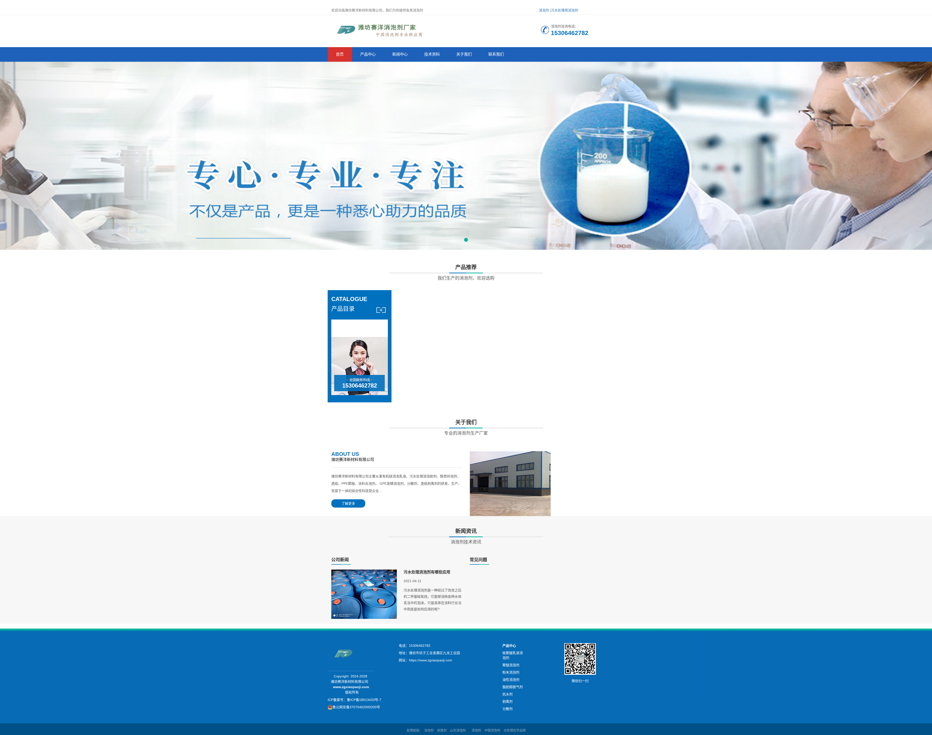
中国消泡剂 (492, 730)
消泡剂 (544, 10)
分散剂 (507, 709)
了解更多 (348, 503)
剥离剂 (507, 701)
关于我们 (464, 54)
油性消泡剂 (510, 680)
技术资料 (432, 54)
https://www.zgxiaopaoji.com (430, 660)
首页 (340, 54)
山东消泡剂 (458, 730)
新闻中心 (400, 54)
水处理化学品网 (515, 730)
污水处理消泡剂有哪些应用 (427, 572)
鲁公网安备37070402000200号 (356, 707)
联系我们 (496, 54)
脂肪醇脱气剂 (512, 687)
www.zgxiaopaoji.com (351, 687)
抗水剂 (507, 694)
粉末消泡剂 (510, 672)
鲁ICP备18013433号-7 (364, 700)
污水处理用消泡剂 (564, 10)
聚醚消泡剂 (510, 665)
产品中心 (368, 54)
